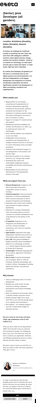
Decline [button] (25, 399)
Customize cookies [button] (9, 399)
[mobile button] (33, 4)
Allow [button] (17, 395)
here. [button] (13, 391)
